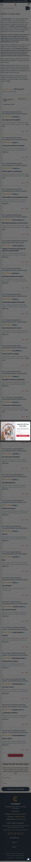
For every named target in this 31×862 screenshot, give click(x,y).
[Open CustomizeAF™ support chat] (28, 859)
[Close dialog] (29, 422)
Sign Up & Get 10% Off (23, 435)
